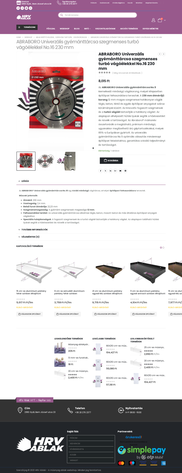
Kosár (130, 3)
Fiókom (94, 3)
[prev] (160, 54)
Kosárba (113, 160)
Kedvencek (104, 3)
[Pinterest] (26, 8)
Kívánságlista (118, 3)
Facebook (100, 171)
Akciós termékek (129, 28)
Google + (115, 171)
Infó (86, 28)
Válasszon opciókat (31, 314)
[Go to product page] (34, 270)
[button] (17, 101)
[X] (22, 8)
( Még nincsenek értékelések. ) (127, 72)
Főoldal (50, 28)
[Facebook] (18, 8)
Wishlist (139, 3)
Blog (77, 28)
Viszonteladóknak (105, 28)
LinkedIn (110, 171)
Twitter (105, 171)
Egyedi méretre (150, 28)
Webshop (64, 28)
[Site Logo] (23, 17)
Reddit (125, 171)
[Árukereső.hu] (134, 438)
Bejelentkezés (152, 3)
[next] (164, 54)
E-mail (120, 171)
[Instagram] (30, 8)
